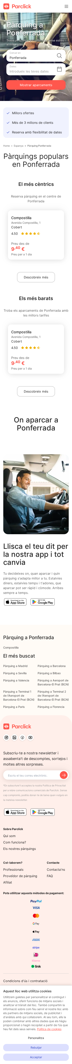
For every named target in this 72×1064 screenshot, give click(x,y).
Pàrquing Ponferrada (39, 145)
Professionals (13, 870)
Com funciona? (14, 842)
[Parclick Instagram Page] (6, 737)
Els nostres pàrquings (19, 849)
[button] (36, 56)
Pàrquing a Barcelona (52, 666)
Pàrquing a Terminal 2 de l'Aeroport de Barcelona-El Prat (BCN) (53, 695)
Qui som (9, 836)
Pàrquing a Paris (14, 706)
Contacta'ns (56, 870)
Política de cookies (49, 1029)
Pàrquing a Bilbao (49, 673)
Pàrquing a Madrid (15, 666)
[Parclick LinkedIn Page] (14, 737)
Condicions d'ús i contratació (25, 981)
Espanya (18, 145)
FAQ (50, 876)
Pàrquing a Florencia (51, 706)
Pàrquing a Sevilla (15, 673)
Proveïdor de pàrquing (20, 876)
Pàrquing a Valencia (16, 680)
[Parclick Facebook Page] (22, 737)
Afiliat (7, 882)
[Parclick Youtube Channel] (30, 737)
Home (6, 145)
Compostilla (11, 647)
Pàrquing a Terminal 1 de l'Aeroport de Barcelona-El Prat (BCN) (18, 695)
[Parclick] (17, 6)
